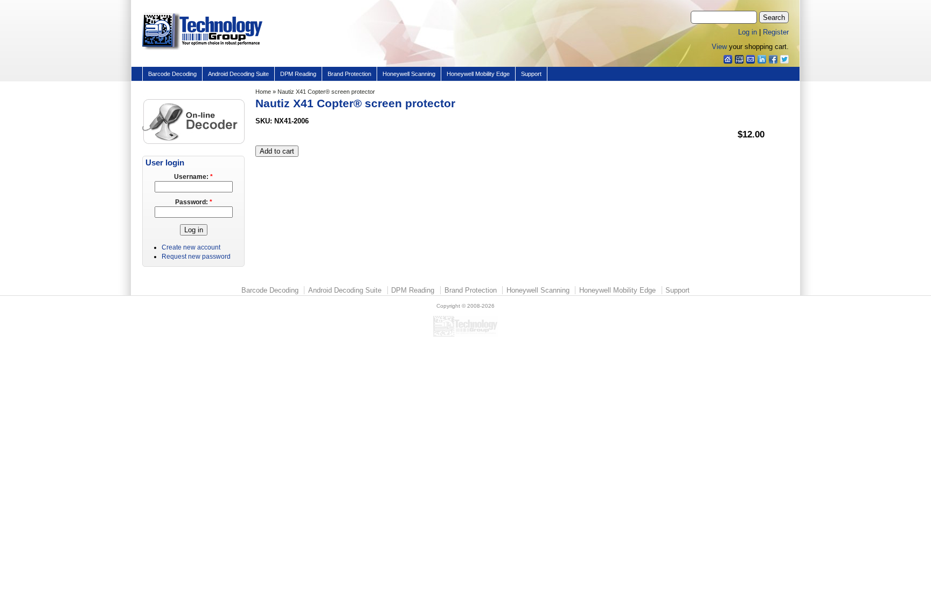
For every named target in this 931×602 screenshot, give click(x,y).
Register (776, 32)
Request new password (196, 256)
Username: (193, 177)
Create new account (191, 247)
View (719, 47)
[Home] (202, 50)
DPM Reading (298, 74)
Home (263, 91)
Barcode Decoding (172, 74)
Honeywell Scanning (409, 74)
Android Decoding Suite (238, 74)
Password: (193, 202)
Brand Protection (349, 74)
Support (531, 74)
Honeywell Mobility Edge (478, 74)
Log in (747, 32)
